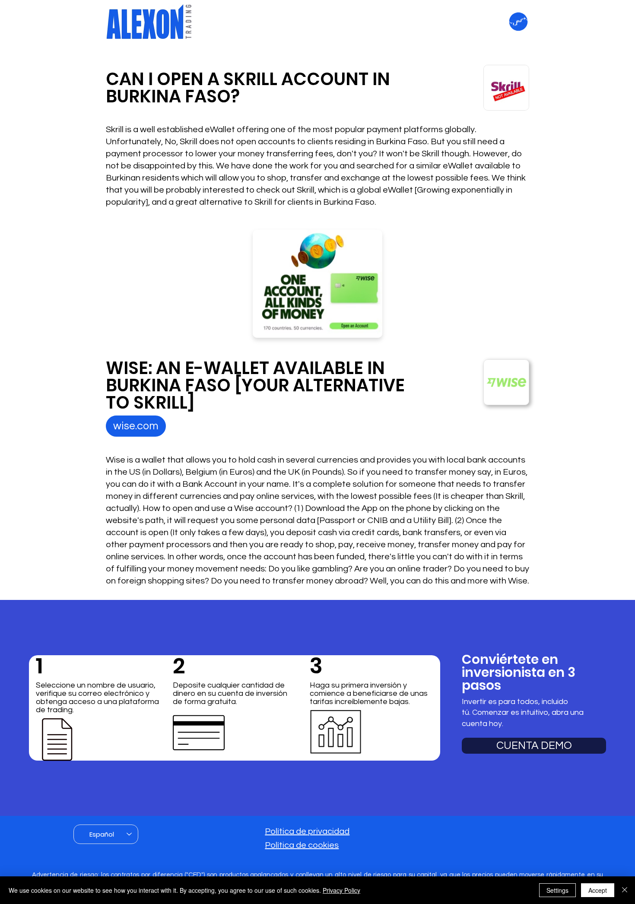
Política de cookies (302, 845)
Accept (597, 890)
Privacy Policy (341, 890)
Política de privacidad (307, 831)
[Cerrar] (624, 890)
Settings (557, 890)
